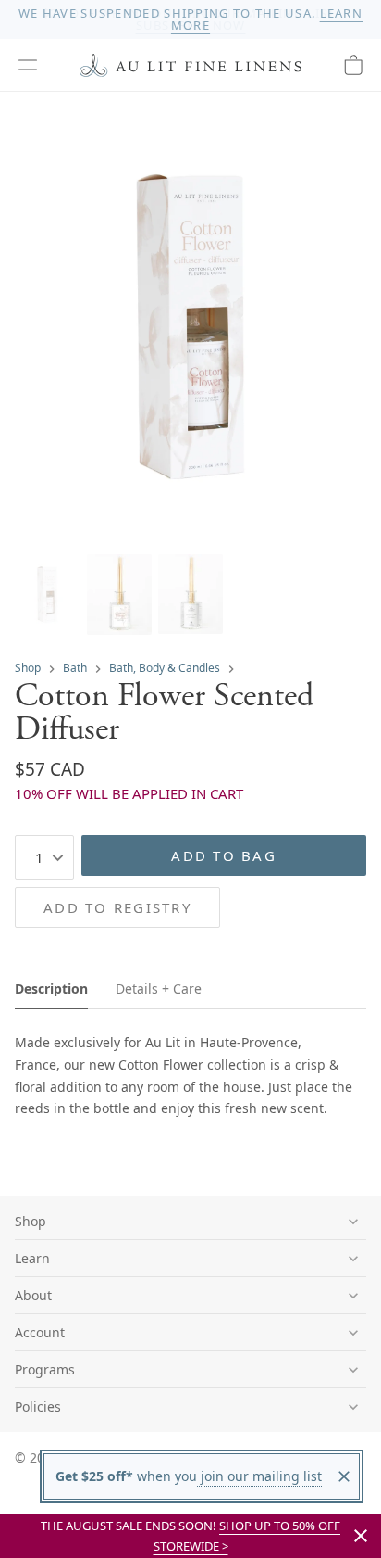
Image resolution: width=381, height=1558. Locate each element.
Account (40, 1332)
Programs (45, 1369)
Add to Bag (224, 855)
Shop (28, 668)
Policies (38, 1406)
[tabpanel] (190, 1076)
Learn (32, 1258)
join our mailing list (259, 1476)
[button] (27, 64)
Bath (75, 668)
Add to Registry (117, 907)
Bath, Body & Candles (164, 668)
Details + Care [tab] (159, 988)
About (33, 1295)
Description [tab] (51, 988)
